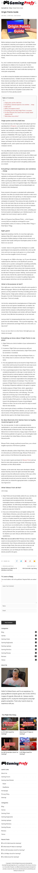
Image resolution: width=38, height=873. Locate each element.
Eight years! (8, 106)
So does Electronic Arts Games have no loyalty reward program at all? (19, 113)
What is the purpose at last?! (12, 108)
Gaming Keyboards (7, 642)
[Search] (35, 2)
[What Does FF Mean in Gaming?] (28, 723)
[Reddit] (30, 561)
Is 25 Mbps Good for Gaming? (12, 853)
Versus (3, 660)
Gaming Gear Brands (7, 780)
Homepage (4, 790)
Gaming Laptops (6, 646)
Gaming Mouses (6, 653)
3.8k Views (3, 15)
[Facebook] (17, 561)
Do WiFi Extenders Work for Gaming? (14, 850)
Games (3, 635)
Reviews (3, 656)
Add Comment (17, 15)
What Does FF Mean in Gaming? (12, 846)
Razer (4, 784)
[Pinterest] (25, 561)
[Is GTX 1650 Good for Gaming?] (9, 723)
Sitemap (3, 797)
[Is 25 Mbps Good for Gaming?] (28, 744)
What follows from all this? (11, 116)
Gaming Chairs (5, 639)
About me (4, 773)
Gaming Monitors (6, 649)
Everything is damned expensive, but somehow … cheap (19, 104)
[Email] (34, 561)
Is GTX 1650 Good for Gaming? (12, 843)
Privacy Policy (5, 794)
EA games (14, 126)
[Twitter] (21, 561)
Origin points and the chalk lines (13, 102)
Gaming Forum (5, 777)
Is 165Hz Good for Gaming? (11, 857)
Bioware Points (27, 460)
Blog (2, 632)
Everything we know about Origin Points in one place (18, 110)
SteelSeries (6, 787)
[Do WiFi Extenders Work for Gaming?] (9, 744)
